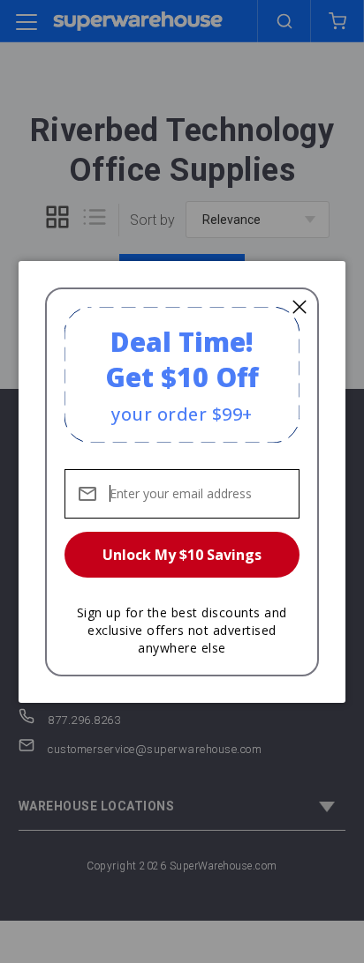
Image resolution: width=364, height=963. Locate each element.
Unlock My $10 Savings (182, 554)
